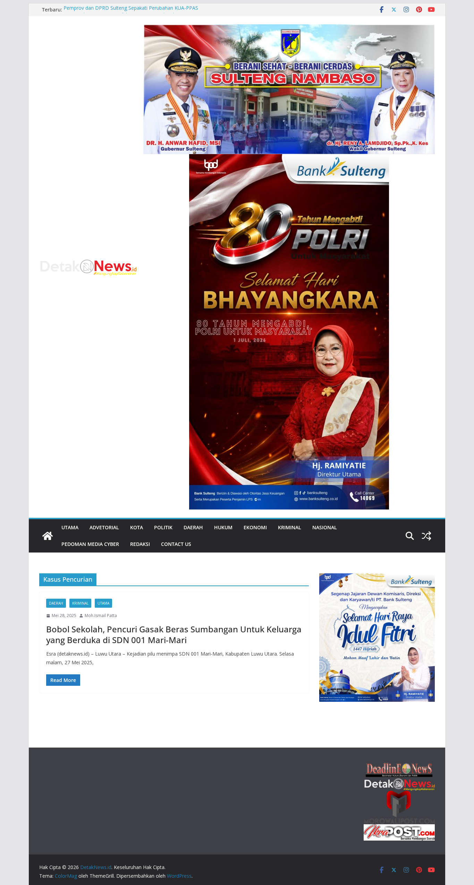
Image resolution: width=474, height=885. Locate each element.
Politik (163, 527)
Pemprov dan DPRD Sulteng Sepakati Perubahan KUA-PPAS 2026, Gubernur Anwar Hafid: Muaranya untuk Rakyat (131, 13)
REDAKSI (140, 544)
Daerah (193, 527)
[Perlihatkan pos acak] (426, 536)
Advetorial (104, 527)
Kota (136, 527)
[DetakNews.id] (47, 536)
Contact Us (176, 544)
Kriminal (289, 527)
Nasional (324, 527)
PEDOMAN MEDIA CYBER (90, 544)
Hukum (223, 527)
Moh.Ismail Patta (101, 615)
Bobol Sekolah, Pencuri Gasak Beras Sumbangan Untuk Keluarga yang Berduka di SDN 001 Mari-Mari (174, 634)
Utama (69, 527)
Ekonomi (255, 527)
